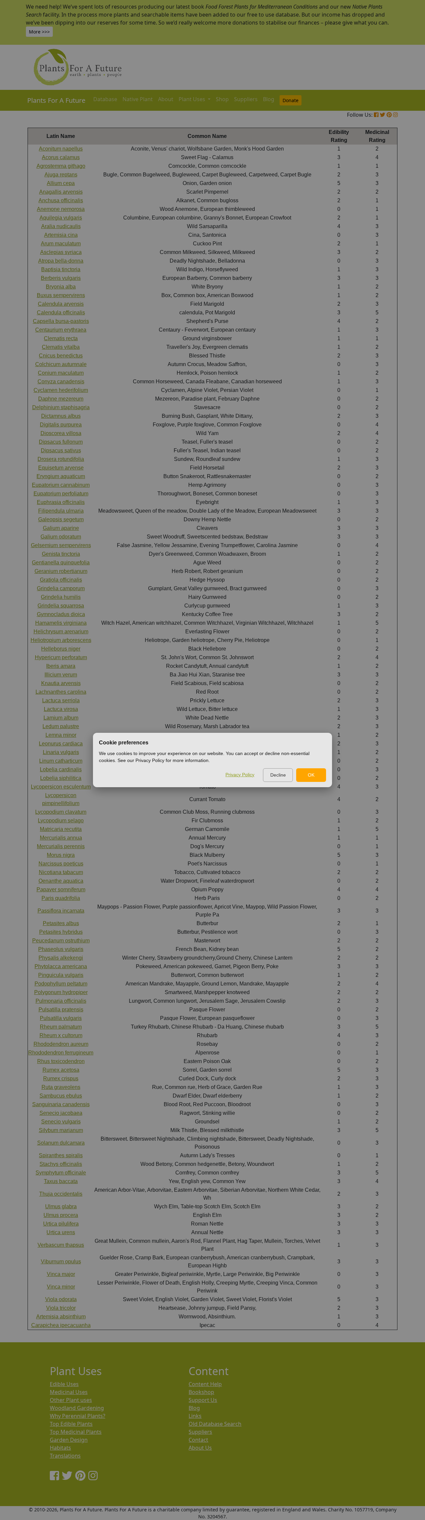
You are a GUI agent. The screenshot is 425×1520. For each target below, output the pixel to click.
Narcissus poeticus (61, 863)
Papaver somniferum (61, 889)
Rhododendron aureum (61, 1044)
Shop (222, 99)
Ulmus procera (60, 1215)
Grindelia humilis (61, 597)
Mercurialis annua (61, 838)
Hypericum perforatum (61, 657)
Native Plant (138, 99)
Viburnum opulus (61, 1261)
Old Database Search (215, 1423)
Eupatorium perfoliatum (61, 493)
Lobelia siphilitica (60, 778)
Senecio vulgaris (61, 1121)
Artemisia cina (61, 235)
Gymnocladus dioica (61, 614)
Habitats (60, 1447)
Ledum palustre (60, 726)
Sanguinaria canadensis (61, 1104)
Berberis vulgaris (61, 278)
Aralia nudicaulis (61, 226)
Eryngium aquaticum (61, 476)
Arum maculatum (61, 243)
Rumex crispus (60, 1078)
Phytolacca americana (61, 966)
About (165, 99)
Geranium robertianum (61, 571)
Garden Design (69, 1439)
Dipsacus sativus (61, 450)
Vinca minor (61, 1287)
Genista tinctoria (61, 554)
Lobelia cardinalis (61, 769)
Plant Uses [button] (193, 99)
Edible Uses (64, 1384)
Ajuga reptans (60, 174)
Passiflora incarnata (61, 911)
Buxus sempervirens (61, 295)
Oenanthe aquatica (61, 881)
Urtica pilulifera (61, 1224)
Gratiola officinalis (61, 580)
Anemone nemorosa (61, 209)
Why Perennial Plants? (77, 1416)
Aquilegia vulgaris (61, 218)
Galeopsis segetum (61, 519)
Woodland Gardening (77, 1408)
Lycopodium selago (61, 820)
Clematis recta (61, 338)
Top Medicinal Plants (76, 1431)
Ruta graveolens (61, 1087)
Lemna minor (60, 735)
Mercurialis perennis (61, 846)
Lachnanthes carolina (61, 692)
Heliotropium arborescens (61, 640)
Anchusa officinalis (61, 200)
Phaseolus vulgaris (60, 949)
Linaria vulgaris (61, 752)
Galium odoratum (61, 536)
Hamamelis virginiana (61, 623)
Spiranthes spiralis (61, 1155)
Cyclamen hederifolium (61, 390)
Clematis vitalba (61, 347)
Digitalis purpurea (61, 424)
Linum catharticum (60, 761)
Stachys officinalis (61, 1164)
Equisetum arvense (61, 468)
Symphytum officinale (61, 1172)
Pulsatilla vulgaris (61, 1018)
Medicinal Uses (69, 1392)
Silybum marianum (61, 1130)
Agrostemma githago (61, 166)
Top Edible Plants (71, 1423)
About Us (200, 1447)
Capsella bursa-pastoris (61, 321)
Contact (198, 1439)
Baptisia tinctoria (60, 269)
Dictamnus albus (61, 416)
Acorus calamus (61, 157)
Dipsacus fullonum (61, 442)
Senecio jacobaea (61, 1113)
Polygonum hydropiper (61, 992)
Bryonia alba (61, 286)
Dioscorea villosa (61, 433)
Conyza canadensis (61, 381)
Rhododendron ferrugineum (60, 1052)
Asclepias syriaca (61, 252)
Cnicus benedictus (61, 355)
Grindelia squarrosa (61, 605)
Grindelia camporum (61, 588)
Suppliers (246, 99)
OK (311, 775)
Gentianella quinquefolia (61, 562)
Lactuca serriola (61, 700)
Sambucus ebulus (61, 1096)
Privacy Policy (239, 774)
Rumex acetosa (60, 1070)
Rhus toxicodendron (61, 1061)
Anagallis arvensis (61, 192)
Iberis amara (60, 666)
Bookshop (201, 1392)
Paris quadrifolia (61, 898)
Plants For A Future (56, 100)
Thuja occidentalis (60, 1194)
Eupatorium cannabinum (61, 485)
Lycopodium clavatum (60, 812)
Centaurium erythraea (60, 330)
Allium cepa (61, 183)
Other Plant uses (71, 1400)
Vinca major (61, 1274)
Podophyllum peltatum (61, 983)
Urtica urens (60, 1232)
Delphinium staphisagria (61, 407)
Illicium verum (60, 674)
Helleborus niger (60, 649)
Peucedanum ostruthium (61, 940)
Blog (268, 99)
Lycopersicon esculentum (61, 787)
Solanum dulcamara (61, 1143)
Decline (278, 775)
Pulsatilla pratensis (61, 1009)
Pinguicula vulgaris (60, 975)
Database (105, 99)
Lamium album (60, 718)
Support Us (203, 1400)
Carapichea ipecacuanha (61, 1325)
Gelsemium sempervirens (61, 545)
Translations (65, 1455)
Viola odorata (61, 1299)
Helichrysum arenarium (61, 631)
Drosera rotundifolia (61, 459)
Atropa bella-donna (60, 261)
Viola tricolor (61, 1308)
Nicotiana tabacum (61, 872)
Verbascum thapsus (61, 1245)
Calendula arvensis (61, 304)
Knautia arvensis (61, 683)
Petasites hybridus (61, 932)
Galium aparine (61, 528)
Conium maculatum (61, 373)
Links (195, 1416)
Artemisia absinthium (61, 1316)
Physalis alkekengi (61, 958)
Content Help (205, 1384)
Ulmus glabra (61, 1206)
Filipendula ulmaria (61, 511)
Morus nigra (61, 855)
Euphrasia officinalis (61, 502)
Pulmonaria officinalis (61, 1001)
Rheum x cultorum (61, 1035)
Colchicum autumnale (61, 364)
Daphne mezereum (60, 399)
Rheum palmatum (61, 1027)
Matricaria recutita (61, 829)
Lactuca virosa (61, 709)
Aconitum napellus (61, 149)
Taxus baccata (61, 1181)
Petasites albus (61, 923)
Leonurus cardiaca (61, 743)
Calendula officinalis (61, 312)
